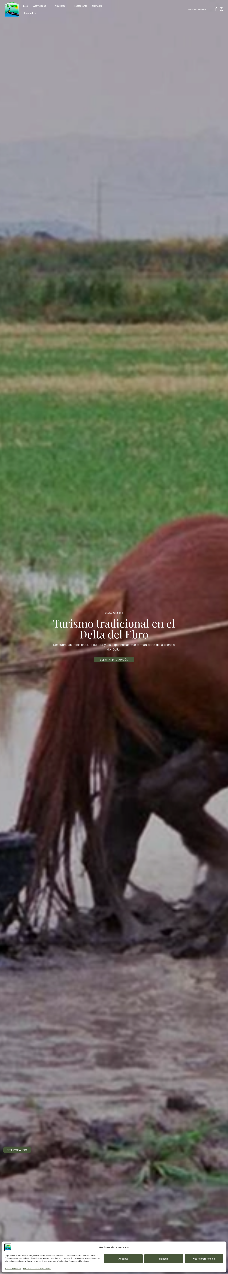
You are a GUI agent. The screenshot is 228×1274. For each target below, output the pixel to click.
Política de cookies (13, 1268)
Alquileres (60, 6)
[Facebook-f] (216, 9)
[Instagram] (221, 9)
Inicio (26, 6)
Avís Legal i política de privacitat (37, 1268)
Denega (163, 1258)
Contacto (97, 6)
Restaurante (80, 6)
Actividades (39, 6)
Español (28, 13)
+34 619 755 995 (197, 9)
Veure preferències (204, 1258)
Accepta (123, 1258)
